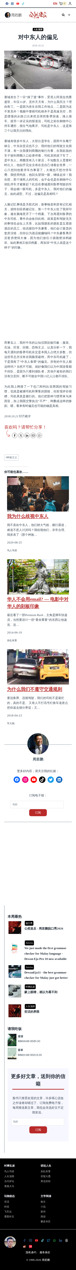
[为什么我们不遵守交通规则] (38, 667)
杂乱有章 (46, 1171)
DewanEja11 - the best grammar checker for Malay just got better (46, 975)
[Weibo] (24, 1246)
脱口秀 (29, 923)
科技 (6, 1206)
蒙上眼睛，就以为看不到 (40, 992)
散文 (43, 1201)
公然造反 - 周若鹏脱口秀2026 (43, 928)
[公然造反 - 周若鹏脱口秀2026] (38, 921)
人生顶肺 (38, 29)
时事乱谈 (30, 986)
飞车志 (8, 1211)
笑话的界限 (31, 1011)
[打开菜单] (69, 15)
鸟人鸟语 (9, 1171)
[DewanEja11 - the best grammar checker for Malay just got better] (38, 965)
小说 (43, 1206)
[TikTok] (23, 3)
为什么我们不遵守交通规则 (34, 689)
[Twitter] (48, 1240)
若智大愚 (46, 1176)
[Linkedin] (60, 1240)
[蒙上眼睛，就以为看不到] (38, 985)
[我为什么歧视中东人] (38, 492)
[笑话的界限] (38, 1004)
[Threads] (66, 1240)
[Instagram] (12, 3)
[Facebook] (7, 3)
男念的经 (46, 1181)
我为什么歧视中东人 (27, 516)
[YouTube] (18, 3)
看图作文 (9, 1216)
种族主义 (11, 457)
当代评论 (9, 1181)
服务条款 (45, 1252)
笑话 (6, 1201)
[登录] (70, 3)
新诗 (43, 1211)
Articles (29, 943)
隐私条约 (31, 1252)
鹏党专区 (46, 1221)
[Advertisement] (38, 295)
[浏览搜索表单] (63, 15)
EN (55, 3)
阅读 (43, 1216)
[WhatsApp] (54, 1240)
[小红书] (30, 1246)
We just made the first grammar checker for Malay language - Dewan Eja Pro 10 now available (45, 953)
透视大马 (9, 1186)
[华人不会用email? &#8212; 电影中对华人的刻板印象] (38, 576)
